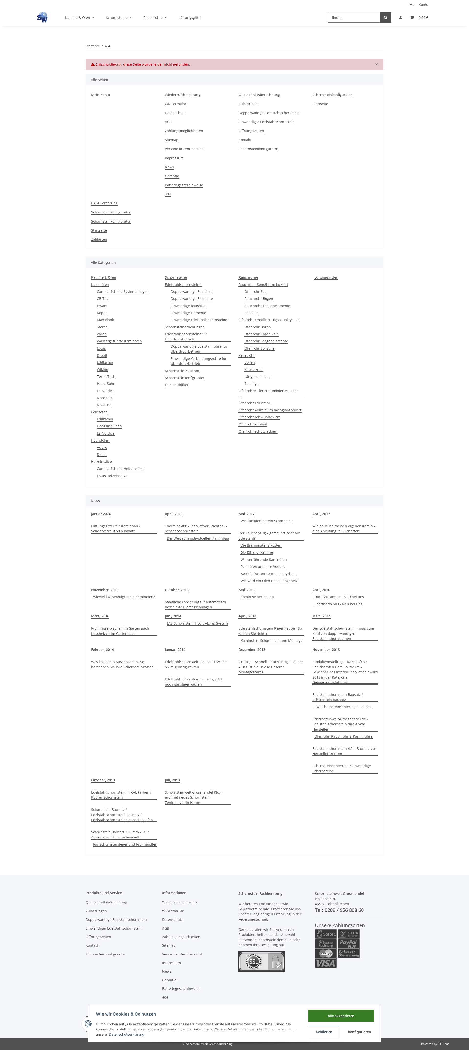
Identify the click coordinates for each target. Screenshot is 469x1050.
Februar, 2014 (102, 649)
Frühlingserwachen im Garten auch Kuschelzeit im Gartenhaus (120, 631)
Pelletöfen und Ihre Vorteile (263, 566)
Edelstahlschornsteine (183, 284)
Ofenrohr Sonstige (260, 348)
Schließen (324, 1032)
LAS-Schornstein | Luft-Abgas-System (197, 623)
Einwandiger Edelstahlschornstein (267, 121)
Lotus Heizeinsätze (112, 475)
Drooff (102, 355)
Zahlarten (99, 239)
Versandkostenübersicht (185, 149)
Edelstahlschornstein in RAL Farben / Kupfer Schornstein (121, 795)
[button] (400, 17)
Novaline (104, 405)
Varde (102, 334)
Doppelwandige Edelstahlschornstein (269, 112)
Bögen (250, 362)
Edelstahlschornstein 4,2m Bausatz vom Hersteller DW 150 (344, 751)
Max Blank (105, 320)
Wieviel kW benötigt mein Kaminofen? (124, 596)
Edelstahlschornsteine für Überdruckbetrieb (186, 336)
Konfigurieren (359, 1032)
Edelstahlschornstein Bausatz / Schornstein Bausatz (337, 697)
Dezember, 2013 (252, 649)
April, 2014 (247, 616)
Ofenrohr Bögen (258, 327)
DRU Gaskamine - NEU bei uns (339, 596)
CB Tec (102, 298)
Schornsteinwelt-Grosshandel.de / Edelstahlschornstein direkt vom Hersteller (340, 724)
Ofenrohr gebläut (253, 424)
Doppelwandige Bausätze (191, 291)
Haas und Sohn (109, 426)
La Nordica (106, 390)
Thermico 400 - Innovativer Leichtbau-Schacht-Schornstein (196, 528)
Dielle (101, 454)
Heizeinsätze (101, 461)
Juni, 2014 (173, 616)
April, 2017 (321, 513)
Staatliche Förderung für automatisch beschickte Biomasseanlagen (195, 604)
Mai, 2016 (247, 589)
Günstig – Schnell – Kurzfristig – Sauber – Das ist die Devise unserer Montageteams (271, 666)
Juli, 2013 (172, 780)
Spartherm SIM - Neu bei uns (338, 604)
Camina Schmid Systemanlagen (123, 291)
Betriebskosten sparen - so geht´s (268, 573)
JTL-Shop (443, 1044)
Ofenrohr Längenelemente (266, 341)
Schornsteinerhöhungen (185, 327)
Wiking (102, 369)
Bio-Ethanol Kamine (257, 552)
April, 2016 (321, 589)
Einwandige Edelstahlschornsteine (199, 320)
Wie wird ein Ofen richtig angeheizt (270, 580)
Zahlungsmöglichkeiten (184, 130)
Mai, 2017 (247, 513)
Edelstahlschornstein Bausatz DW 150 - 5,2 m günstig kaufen (197, 664)
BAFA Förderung (104, 203)
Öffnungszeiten (251, 130)
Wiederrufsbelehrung (182, 94)
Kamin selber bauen (257, 596)
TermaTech (106, 376)
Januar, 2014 (175, 649)
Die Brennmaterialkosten (261, 545)
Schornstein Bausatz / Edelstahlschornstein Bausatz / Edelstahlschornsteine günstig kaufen (122, 814)
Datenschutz (175, 112)
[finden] (385, 17)
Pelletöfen (99, 412)
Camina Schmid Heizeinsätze (120, 468)
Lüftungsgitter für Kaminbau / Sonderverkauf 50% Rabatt (115, 528)
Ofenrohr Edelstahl (254, 403)
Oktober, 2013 (103, 780)
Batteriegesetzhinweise (184, 185)
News (169, 167)
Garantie (172, 176)
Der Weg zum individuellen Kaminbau (198, 538)
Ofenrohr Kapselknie (261, 334)
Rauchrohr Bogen (259, 298)
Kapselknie (253, 369)
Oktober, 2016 (177, 589)
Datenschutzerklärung (126, 1034)
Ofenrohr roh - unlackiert (259, 417)
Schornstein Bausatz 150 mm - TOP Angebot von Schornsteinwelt (120, 834)
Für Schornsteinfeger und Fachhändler (125, 844)
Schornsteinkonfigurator (258, 149)
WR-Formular (175, 103)
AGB (168, 121)
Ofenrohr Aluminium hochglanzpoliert (270, 410)
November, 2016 (104, 589)
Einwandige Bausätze (188, 305)
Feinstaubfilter (177, 384)
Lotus (101, 348)
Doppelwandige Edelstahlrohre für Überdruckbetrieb (199, 349)
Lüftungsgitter (326, 277)
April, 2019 (173, 513)
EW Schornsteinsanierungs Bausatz (343, 706)
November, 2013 (326, 649)
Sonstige (251, 312)
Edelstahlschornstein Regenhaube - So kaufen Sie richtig (270, 631)
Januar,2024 (101, 513)
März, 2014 (321, 616)
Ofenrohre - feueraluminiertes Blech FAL (268, 393)
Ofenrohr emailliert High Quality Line (269, 320)
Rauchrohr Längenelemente (267, 305)
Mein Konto (418, 4)
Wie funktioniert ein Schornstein (267, 521)
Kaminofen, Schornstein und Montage (272, 640)
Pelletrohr (247, 355)
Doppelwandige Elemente (192, 298)
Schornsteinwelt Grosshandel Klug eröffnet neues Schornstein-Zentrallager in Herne (193, 797)
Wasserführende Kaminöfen (264, 559)
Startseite (320, 103)
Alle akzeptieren (341, 1016)
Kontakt (245, 140)
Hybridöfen (100, 440)
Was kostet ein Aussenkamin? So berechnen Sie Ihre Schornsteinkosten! (123, 664)
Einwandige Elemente (188, 312)
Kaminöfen (100, 284)
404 (168, 194)
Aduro (102, 447)
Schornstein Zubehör (182, 370)
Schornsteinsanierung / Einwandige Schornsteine (341, 768)
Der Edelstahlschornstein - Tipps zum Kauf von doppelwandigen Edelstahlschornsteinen (343, 633)
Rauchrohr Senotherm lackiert (263, 284)
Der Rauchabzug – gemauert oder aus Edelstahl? (270, 536)
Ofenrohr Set (255, 291)
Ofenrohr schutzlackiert (258, 431)
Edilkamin (105, 362)
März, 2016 (100, 616)
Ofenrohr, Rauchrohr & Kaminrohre (343, 736)
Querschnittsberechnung (259, 94)
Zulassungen (249, 103)
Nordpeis (104, 397)
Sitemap (171, 140)
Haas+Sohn (106, 383)
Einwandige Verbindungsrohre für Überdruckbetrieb (199, 361)
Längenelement (257, 376)
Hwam (102, 305)
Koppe (102, 312)
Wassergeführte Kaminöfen (119, 341)
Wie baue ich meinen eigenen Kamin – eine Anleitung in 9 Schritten (343, 528)
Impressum (174, 158)
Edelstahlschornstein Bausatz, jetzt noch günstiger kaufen (193, 682)
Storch (102, 327)
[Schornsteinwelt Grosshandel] (42, 17)
